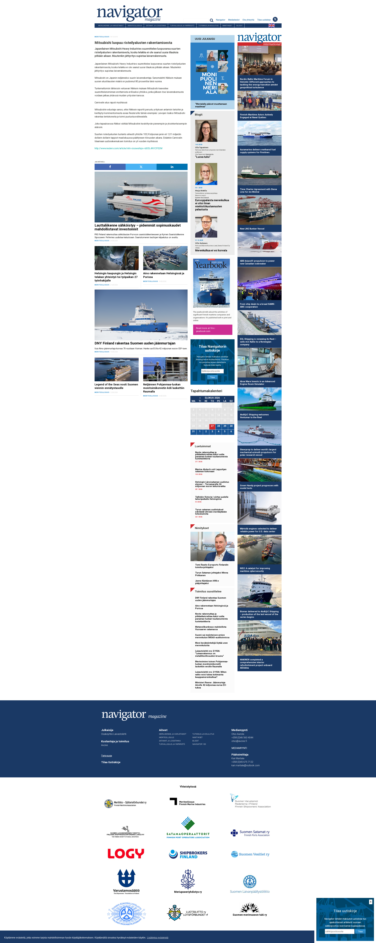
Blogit (239, 26)
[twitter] (141, 167)
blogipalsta (209, 154)
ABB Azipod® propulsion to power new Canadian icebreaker (257, 262)
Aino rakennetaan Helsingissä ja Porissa (211, 607)
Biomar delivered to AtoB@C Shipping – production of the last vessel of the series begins (259, 614)
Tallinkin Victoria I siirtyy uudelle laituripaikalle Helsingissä (211, 498)
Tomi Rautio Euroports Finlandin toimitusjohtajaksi (211, 566)
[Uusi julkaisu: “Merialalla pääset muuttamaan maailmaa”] (212, 72)
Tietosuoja (106, 755)
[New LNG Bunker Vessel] (259, 210)
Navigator (220, 20)
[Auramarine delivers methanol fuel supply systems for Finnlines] (259, 134)
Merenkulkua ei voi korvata (211, 250)
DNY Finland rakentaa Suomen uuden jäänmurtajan (210, 599)
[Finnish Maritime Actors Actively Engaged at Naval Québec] (259, 101)
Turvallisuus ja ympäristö (182, 26)
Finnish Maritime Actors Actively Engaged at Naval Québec (256, 116)
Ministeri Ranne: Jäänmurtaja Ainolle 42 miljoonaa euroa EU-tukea (211, 685)
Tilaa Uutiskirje (110, 762)
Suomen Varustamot (202, 197)
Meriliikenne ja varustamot (111, 26)
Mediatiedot (234, 20)
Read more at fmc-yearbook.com (205, 329)
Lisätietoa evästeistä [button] (157, 937)
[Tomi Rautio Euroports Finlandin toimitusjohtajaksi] (212, 547)
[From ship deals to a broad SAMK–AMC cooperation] (259, 284)
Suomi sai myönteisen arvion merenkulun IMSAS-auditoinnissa (212, 636)
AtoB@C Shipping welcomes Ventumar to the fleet (254, 416)
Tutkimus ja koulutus (208, 26)
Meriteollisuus (135, 26)
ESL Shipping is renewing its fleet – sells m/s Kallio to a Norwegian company (258, 342)
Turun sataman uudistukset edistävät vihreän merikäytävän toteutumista (211, 511)
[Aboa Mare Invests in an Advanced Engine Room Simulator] (259, 363)
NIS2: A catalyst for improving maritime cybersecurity (255, 569)
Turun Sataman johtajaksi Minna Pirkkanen (211, 574)
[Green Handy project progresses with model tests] (259, 471)
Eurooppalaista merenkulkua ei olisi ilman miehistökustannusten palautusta (212, 205)
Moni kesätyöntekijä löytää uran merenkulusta (211, 644)
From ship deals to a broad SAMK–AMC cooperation (257, 305)
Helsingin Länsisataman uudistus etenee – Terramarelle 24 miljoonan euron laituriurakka (212, 484)
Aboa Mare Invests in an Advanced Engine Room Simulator (257, 383)
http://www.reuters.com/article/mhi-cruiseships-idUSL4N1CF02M (128, 148)
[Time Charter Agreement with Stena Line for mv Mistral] (259, 171)
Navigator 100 (102, 30)
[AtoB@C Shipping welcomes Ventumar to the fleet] (259, 400)
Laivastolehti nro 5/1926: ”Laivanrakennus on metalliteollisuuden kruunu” (209, 653)
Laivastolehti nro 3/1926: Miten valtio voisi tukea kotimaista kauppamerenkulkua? (210, 674)
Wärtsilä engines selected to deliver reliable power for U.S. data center (258, 530)
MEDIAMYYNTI (239, 748)
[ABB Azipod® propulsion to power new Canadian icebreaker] (259, 245)
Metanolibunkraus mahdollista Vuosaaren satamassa (210, 628)
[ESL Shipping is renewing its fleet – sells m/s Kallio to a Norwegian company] (259, 323)
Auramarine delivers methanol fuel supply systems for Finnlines (258, 151)
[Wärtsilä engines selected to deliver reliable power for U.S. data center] (259, 509)
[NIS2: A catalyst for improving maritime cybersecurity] (259, 550)
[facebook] (110, 167)
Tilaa (212, 377)
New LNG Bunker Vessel (252, 229)
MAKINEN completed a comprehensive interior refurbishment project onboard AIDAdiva (256, 663)
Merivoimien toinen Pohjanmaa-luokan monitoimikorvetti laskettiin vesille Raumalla (211, 664)
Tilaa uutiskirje (264, 20)
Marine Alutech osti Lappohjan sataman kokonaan (210, 470)
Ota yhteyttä (248, 20)
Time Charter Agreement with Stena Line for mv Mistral (258, 190)
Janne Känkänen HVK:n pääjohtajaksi (207, 582)
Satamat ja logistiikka (156, 26)
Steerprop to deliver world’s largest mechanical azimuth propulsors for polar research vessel (258, 452)
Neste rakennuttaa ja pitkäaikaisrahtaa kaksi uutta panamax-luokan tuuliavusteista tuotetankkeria (211, 455)
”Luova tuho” (202, 156)
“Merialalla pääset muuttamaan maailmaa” (211, 105)
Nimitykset (227, 26)
